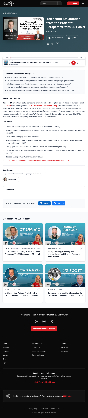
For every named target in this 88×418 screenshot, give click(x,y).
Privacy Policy (32, 409)
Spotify (73, 38)
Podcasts (6, 351)
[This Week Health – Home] (8, 3)
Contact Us (36, 347)
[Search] (59, 3)
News (5, 359)
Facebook (60, 203)
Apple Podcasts (57, 38)
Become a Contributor (40, 351)
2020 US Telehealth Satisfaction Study (42, 106)
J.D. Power (7, 106)
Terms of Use (55, 409)
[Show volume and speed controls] (82, 63)
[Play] (73, 63)
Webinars (64, 351)
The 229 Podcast (11, 13)
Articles (5, 355)
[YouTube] (44, 321)
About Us (6, 347)
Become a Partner (38, 355)
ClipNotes (64, 347)
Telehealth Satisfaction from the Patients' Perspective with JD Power (33, 62)
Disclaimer (44, 409)
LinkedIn (46, 203)
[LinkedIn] (36, 321)
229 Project (67, 396)
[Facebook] (51, 321)
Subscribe (73, 3)
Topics (5, 363)
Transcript (9, 189)
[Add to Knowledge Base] (57, 43)
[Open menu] (83, 3)
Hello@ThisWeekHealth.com (44, 382)
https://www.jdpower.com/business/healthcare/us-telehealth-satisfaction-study (37, 161)
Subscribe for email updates (44, 329)
